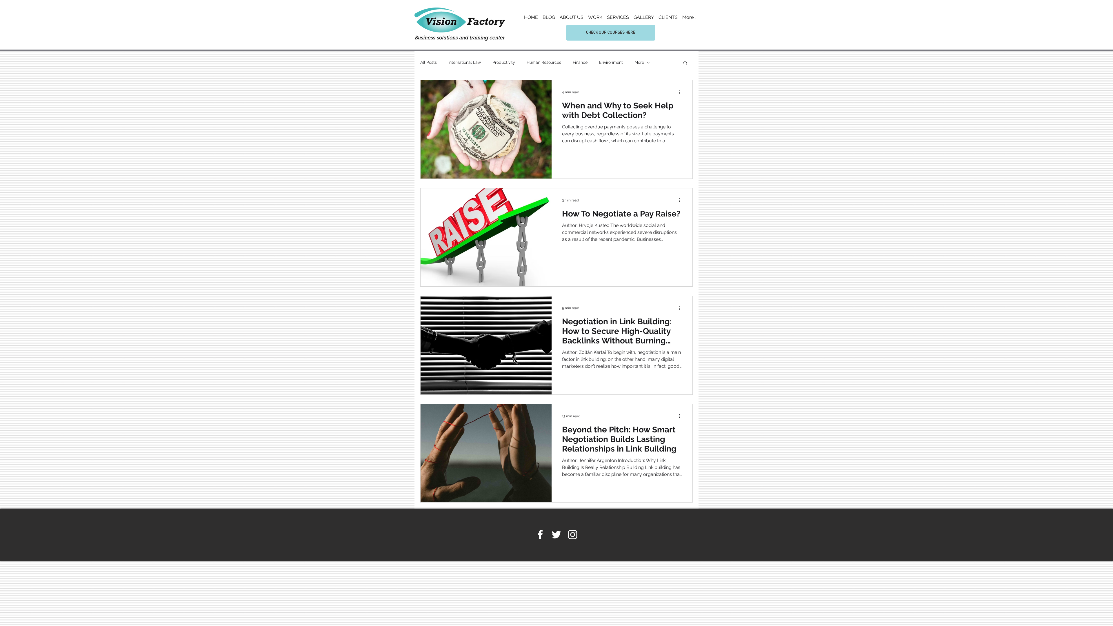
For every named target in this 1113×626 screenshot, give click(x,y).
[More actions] (681, 92)
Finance (580, 62)
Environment (611, 62)
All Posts (428, 62)
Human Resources (544, 62)
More (639, 62)
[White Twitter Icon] (556, 534)
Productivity (503, 62)
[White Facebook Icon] (540, 534)
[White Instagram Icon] (572, 534)
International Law (464, 62)
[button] (685, 63)
